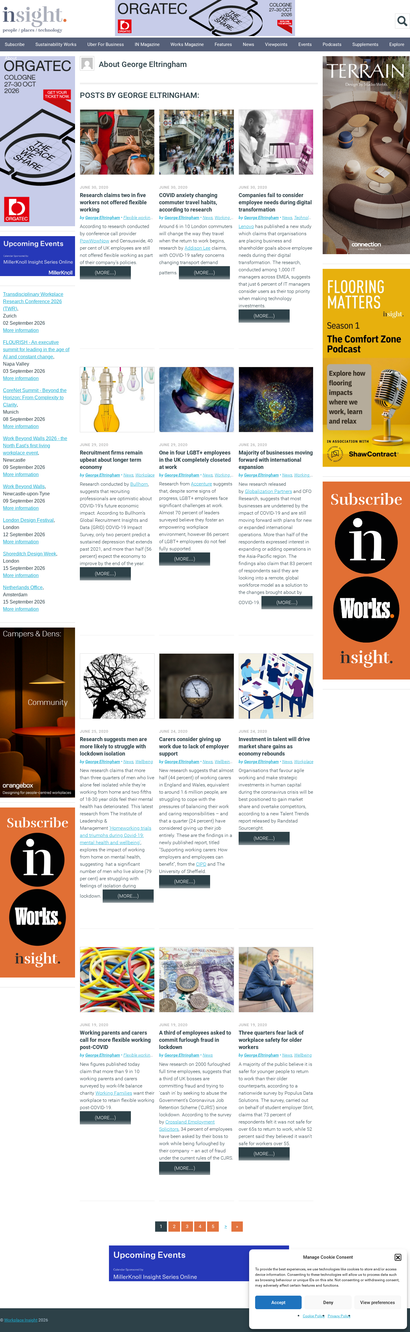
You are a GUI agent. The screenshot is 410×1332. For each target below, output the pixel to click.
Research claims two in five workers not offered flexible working (113, 202)
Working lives (227, 475)
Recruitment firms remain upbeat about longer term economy (111, 459)
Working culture (229, 217)
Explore (396, 44)
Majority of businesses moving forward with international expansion (276, 459)
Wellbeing (144, 761)
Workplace (145, 475)
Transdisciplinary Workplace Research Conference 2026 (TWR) (33, 301)
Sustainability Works (56, 44)
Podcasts (332, 44)
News (248, 44)
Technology (304, 217)
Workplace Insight (21, 1320)
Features (223, 44)
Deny (328, 1302)
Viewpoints (276, 44)
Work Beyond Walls (24, 486)
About (11, 58)
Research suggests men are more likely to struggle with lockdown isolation (113, 746)
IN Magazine (147, 44)
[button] (398, 1257)
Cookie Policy (314, 1316)
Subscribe (15, 44)
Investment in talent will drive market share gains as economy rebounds (274, 746)
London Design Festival (28, 520)
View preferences (377, 1302)
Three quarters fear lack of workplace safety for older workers (271, 1039)
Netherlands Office (23, 587)
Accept (278, 1302)
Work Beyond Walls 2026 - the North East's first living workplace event (35, 445)
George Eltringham (102, 217)
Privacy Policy (339, 1316)
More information (21, 330)
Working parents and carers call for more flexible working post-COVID (115, 1039)
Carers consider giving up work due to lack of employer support (194, 746)
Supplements (365, 44)
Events (305, 44)
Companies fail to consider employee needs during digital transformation (275, 202)
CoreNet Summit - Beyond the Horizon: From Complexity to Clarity (35, 397)
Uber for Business (105, 44)
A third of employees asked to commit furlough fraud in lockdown (195, 1039)
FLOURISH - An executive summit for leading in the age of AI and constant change (36, 349)
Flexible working (138, 217)
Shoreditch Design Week (29, 553)
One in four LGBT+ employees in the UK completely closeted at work (195, 459)
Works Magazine (187, 44)
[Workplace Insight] (34, 19)
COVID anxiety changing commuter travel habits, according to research (188, 202)
